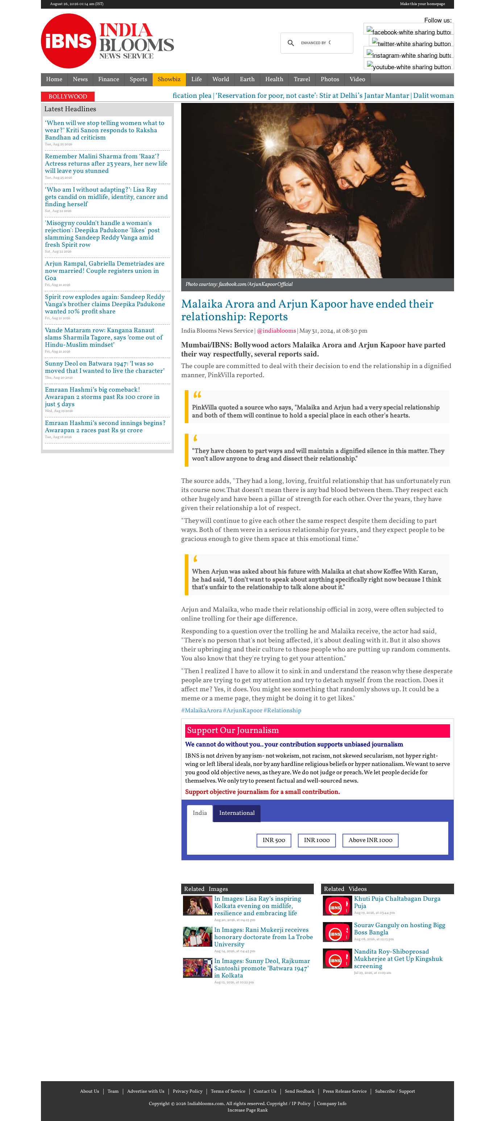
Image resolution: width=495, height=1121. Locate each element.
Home (54, 79)
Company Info (331, 1104)
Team (113, 1091)
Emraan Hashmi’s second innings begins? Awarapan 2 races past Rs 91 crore (105, 427)
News (80, 79)
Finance (108, 79)
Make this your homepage (422, 4)
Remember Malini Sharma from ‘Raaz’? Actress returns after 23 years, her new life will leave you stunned (106, 164)
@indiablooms (276, 331)
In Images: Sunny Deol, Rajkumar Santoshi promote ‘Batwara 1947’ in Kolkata (262, 968)
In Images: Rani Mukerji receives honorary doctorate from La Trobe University (263, 937)
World (220, 79)
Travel (302, 79)
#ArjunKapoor (242, 711)
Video (357, 79)
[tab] (200, 813)
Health (274, 79)
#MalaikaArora (201, 711)
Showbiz (169, 79)
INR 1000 (317, 840)
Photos (330, 79)
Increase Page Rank (248, 1110)
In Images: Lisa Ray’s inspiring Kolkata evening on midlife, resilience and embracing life (257, 906)
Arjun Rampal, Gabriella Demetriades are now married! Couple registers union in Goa (105, 271)
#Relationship (282, 711)
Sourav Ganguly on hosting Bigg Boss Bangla (399, 929)
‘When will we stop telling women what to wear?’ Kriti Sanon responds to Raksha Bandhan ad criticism (105, 130)
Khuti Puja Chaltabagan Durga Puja (397, 903)
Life (196, 79)
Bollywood (68, 97)
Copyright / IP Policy (289, 1104)
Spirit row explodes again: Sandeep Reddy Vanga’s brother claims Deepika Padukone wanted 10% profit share (105, 304)
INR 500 (274, 840)
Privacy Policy (188, 1091)
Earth (247, 79)
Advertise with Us (146, 1091)
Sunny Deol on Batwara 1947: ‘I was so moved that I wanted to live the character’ (105, 367)
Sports (138, 79)
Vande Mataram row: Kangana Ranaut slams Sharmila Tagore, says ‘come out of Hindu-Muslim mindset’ (104, 338)
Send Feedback (300, 1091)
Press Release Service (345, 1091)
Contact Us (265, 1091)
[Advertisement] (107, 766)
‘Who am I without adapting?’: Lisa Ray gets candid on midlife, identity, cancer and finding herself (106, 197)
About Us (89, 1091)
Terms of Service (228, 1091)
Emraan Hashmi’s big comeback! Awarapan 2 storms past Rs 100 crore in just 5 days (102, 397)
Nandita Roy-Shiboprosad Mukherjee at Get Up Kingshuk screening (398, 959)
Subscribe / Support (395, 1091)
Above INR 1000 (370, 840)
